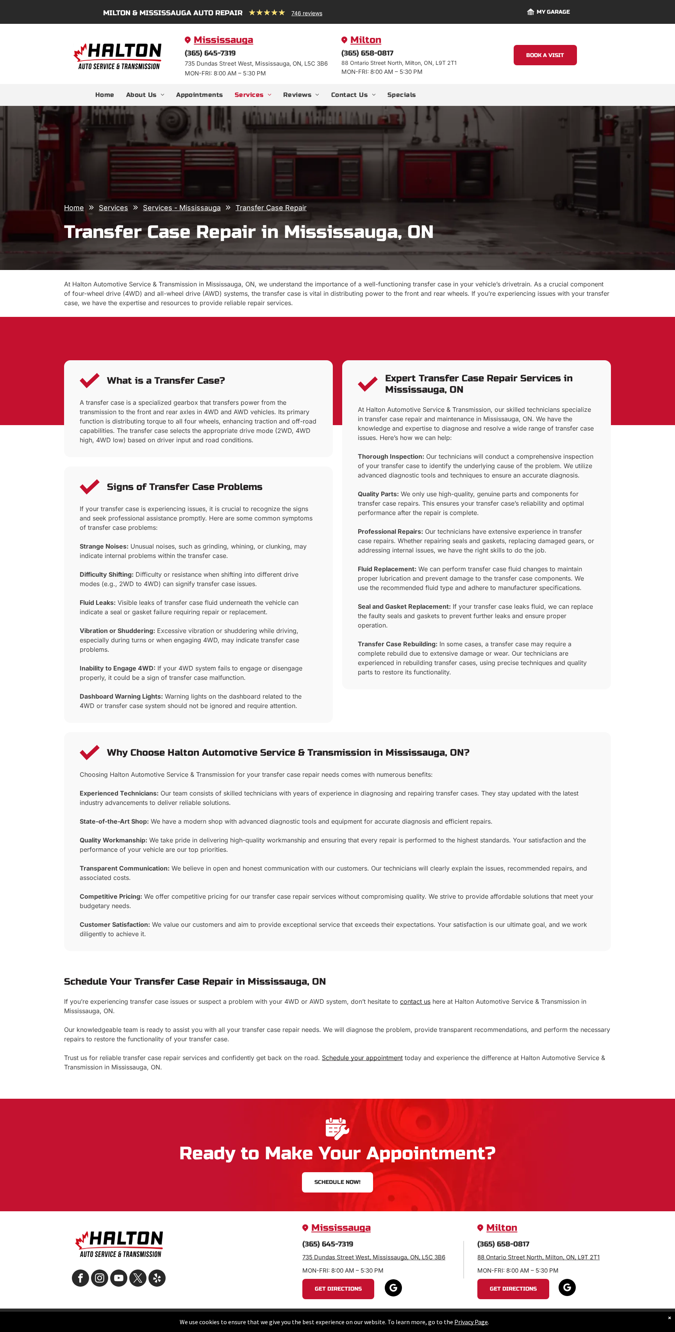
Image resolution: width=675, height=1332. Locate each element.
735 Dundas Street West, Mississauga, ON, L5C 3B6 (373, 1257)
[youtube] (118, 1279)
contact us (415, 1001)
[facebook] (80, 1279)
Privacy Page (471, 1322)
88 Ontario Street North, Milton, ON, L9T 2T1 (538, 1257)
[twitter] (137, 1279)
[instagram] (99, 1279)
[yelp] (157, 1279)
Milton (365, 40)
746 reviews (306, 13)
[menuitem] (104, 95)
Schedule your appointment (362, 1058)
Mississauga (223, 40)
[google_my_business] (393, 1288)
